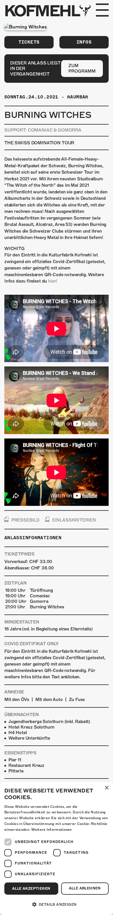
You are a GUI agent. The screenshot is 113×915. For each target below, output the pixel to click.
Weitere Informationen (51, 830)
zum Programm (82, 68)
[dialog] (56, 848)
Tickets (29, 42)
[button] (56, 904)
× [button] (106, 788)
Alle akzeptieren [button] (31, 889)
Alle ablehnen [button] (85, 888)
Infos (84, 42)
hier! (52, 281)
